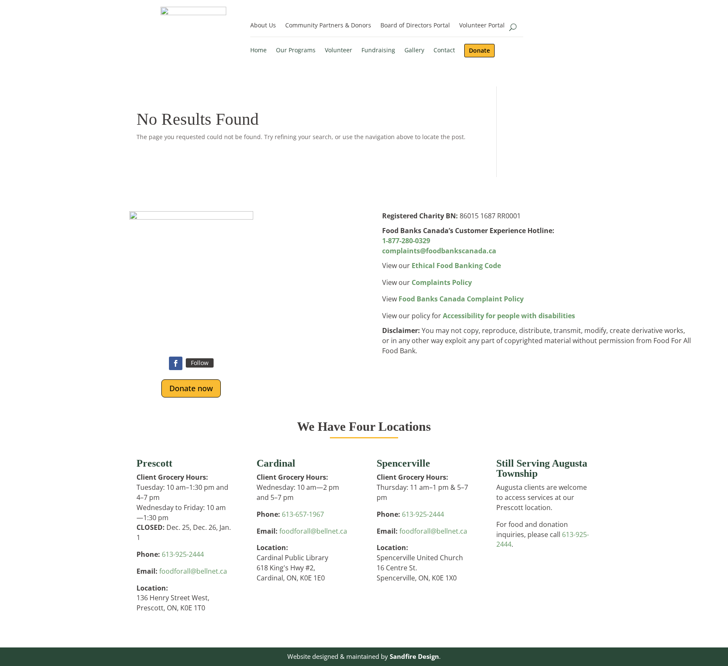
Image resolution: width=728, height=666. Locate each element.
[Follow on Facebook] (175, 363)
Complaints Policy (442, 282)
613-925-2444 (183, 554)
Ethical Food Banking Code (456, 265)
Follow (200, 363)
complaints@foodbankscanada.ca (439, 250)
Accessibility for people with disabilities (509, 315)
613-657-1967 (303, 514)
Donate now (191, 388)
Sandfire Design (414, 656)
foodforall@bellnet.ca (193, 571)
